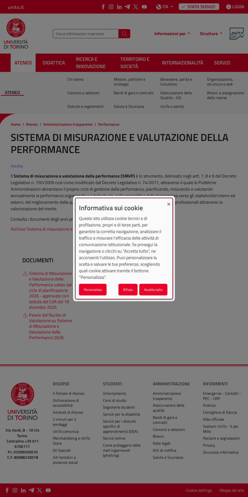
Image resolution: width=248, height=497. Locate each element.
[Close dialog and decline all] (168, 201)
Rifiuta (128, 289)
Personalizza (93, 289)
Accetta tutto (153, 289)
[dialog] (124, 248)
